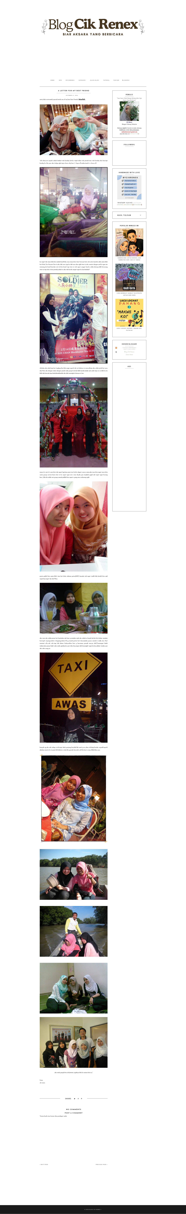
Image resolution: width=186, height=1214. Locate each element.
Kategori (82, 80)
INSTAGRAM (137, 205)
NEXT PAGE (44, 1164)
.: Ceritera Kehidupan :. (129, 347)
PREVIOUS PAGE (101, 1164)
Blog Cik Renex (129, 352)
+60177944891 (137, 203)
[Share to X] (74, 1098)
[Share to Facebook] (78, 1098)
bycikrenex (70, 80)
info (60, 80)
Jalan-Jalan (94, 80)
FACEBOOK (128, 205)
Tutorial (106, 80)
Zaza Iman (129, 354)
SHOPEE (120, 205)
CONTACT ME (133, 134)
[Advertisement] (93, 58)
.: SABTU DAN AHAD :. (129, 349)
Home (52, 80)
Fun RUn (116, 80)
